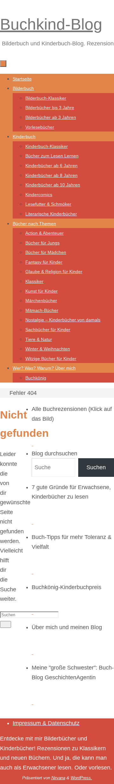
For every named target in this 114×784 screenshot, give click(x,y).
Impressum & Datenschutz (46, 723)
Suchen (96, 467)
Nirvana (58, 777)
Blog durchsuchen (54, 453)
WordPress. (81, 777)
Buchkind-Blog (51, 24)
